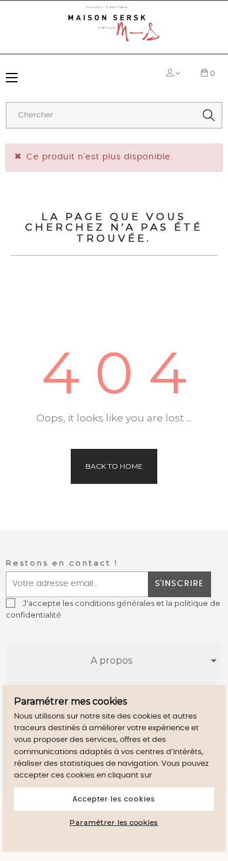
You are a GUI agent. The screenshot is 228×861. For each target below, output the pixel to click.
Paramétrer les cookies (114, 822)
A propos (111, 660)
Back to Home (114, 466)
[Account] (170, 73)
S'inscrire (179, 584)
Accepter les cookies (113, 799)
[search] (208, 115)
